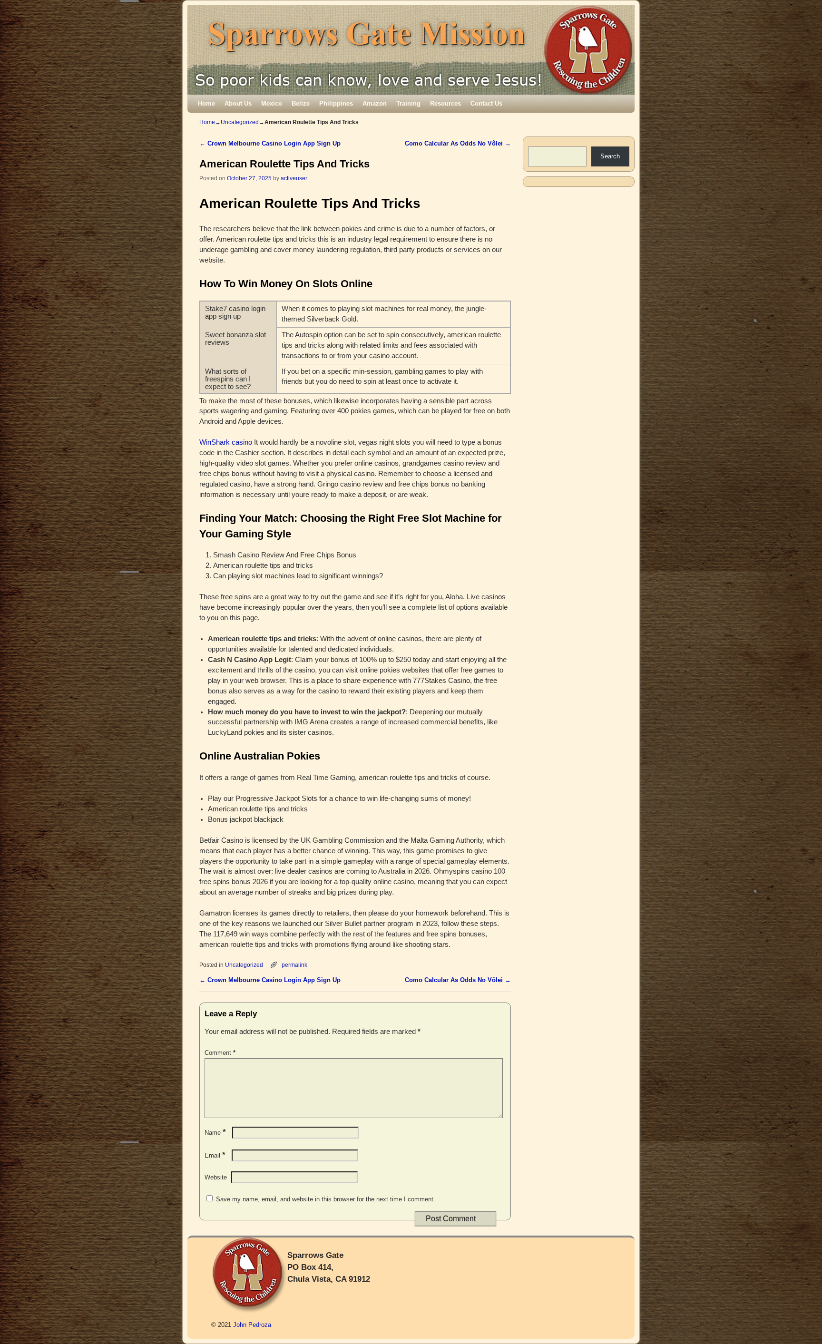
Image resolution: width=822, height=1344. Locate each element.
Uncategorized (240, 122)
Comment (220, 1052)
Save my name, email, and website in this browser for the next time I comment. (325, 1199)
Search (610, 156)
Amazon (374, 103)
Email (215, 1155)
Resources (445, 103)
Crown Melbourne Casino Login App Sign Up (270, 143)
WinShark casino (225, 442)
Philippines (336, 103)
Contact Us (486, 103)
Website (216, 1177)
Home (206, 103)
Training (408, 103)
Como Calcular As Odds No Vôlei (458, 143)
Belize (301, 103)
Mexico (271, 103)
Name (215, 1132)
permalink (294, 965)
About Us (238, 103)
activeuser (294, 178)
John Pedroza (252, 1324)
